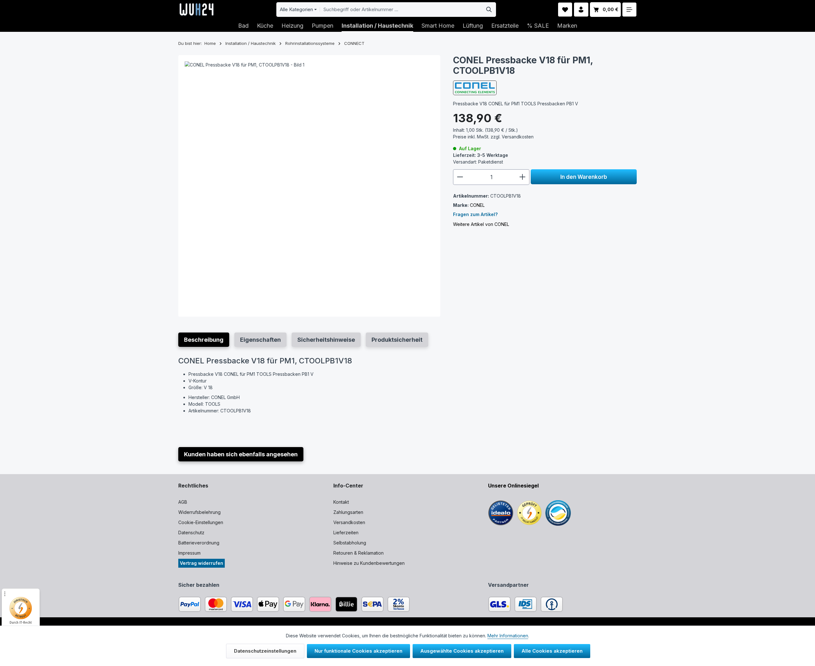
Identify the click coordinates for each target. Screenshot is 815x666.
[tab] (203, 340)
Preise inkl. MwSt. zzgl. (493, 136)
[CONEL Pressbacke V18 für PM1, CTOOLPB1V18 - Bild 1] (309, 186)
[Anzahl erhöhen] (522, 177)
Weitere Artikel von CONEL (481, 224)
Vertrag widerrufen (201, 563)
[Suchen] (489, 9)
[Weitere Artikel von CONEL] (475, 88)
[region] (309, 186)
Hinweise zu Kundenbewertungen (369, 563)
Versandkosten (349, 522)
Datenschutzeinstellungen (265, 651)
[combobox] (401, 9)
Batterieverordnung (198, 542)
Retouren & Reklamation (358, 553)
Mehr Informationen (507, 635)
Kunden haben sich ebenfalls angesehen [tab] (241, 454)
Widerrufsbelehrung (199, 512)
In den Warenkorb (583, 176)
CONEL (477, 205)
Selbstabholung (349, 542)
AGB (182, 502)
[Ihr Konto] (581, 9)
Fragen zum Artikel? (475, 214)
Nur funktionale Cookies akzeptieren (358, 651)
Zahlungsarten (348, 512)
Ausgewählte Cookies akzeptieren (462, 651)
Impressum (189, 553)
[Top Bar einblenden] (629, 9)
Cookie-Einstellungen (200, 522)
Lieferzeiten (345, 532)
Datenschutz (191, 532)
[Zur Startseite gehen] (196, 9)
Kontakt (341, 502)
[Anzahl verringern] (460, 177)
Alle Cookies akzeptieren (552, 651)
